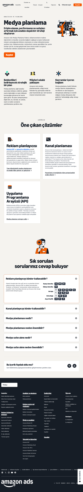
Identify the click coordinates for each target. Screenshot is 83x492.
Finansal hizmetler (49, 410)
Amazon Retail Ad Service (29, 453)
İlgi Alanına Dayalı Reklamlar (40, 469)
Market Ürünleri (48, 412)
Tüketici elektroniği (49, 401)
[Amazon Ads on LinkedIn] (2, 473)
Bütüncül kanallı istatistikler (30, 431)
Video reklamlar (5, 428)
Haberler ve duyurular (71, 411)
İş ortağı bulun (69, 419)
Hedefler (18, 5)
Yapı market (47, 421)
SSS (66, 408)
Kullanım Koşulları (14, 469)
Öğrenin (53, 5)
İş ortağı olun (68, 422)
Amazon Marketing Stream (30, 425)
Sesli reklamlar (5, 431)
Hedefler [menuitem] (4, 393)
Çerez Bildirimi (53, 469)
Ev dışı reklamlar (5, 434)
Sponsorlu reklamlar (6, 417)
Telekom (46, 426)
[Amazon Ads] (7, 5)
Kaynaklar (67, 401)
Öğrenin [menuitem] (68, 393)
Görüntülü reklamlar (6, 425)
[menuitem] (9, 425)
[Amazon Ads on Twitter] (5, 473)
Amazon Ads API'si (27, 447)
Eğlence (46, 404)
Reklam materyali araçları (29, 414)
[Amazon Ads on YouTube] (12, 473)
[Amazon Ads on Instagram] (9, 473)
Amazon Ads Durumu (65, 469)
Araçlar (40, 5)
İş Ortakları (47, 5)
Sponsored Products (6, 420)
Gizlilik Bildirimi (26, 469)
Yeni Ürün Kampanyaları (29, 456)
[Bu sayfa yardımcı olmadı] (69, 366)
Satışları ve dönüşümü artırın (8, 404)
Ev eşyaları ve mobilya (49, 418)
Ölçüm (35, 5)
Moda (45, 407)
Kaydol (77, 5)
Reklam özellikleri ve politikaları (70, 404)
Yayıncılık (46, 423)
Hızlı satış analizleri (28, 434)
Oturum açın (66, 5)
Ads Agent (25, 458)
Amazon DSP (10, 149)
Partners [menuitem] (68, 417)
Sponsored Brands (6, 423)
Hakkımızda (4, 469)
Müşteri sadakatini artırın (7, 407)
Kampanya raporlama (28, 428)
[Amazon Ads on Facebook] (15, 473)
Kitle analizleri (26, 396)
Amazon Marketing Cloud (29, 445)
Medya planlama (27, 399)
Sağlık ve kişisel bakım (50, 415)
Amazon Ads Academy (71, 396)
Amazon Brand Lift (27, 423)
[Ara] (59, 5)
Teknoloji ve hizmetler (30, 439)
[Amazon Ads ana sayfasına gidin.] (17, 483)
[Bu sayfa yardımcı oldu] (74, 366)
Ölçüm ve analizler (28, 420)
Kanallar (47, 437)
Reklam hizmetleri (27, 412)
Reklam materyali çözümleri (28, 405)
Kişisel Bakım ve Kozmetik (51, 399)
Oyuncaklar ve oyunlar (49, 429)
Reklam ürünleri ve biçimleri (7, 414)
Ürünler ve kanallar (27, 5)
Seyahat (46, 432)
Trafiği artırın (4, 401)
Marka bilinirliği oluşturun (7, 396)
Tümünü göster (5, 436)
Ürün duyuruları (69, 399)
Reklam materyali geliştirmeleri (31, 409)
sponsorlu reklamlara (23, 149)
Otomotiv (46, 396)
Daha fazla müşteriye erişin (8, 399)
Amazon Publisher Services (30, 450)
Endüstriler (47, 393)
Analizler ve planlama (29, 393)
